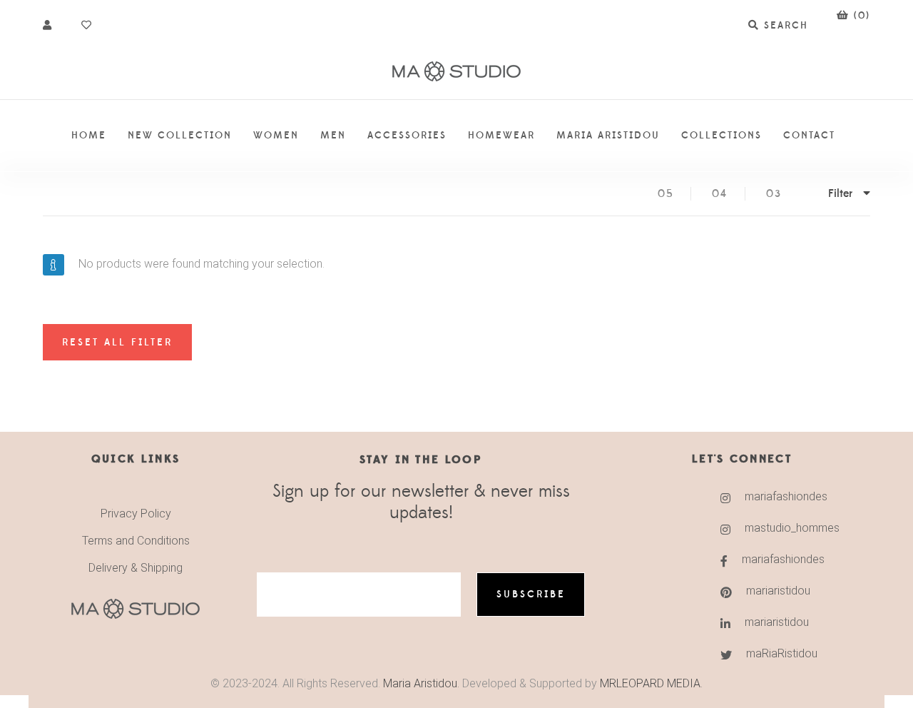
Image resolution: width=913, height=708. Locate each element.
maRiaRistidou (781, 653)
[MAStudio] (456, 72)
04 (720, 194)
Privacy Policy (136, 513)
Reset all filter (117, 342)
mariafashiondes (786, 496)
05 (666, 194)
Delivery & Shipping (135, 568)
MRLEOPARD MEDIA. (651, 683)
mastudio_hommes (789, 528)
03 (774, 194)
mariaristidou (778, 590)
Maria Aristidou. (419, 683)
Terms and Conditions (136, 540)
